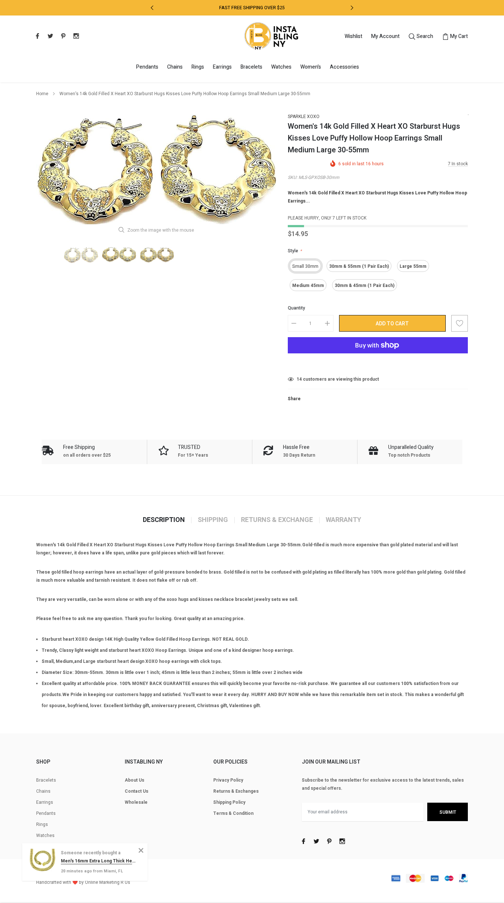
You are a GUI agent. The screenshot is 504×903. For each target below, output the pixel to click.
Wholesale (136, 802)
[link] (36, 35)
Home (42, 93)
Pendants (147, 67)
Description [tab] (164, 520)
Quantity (296, 308)
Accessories (344, 67)
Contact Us (136, 791)
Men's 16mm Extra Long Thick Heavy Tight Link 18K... (99, 861)
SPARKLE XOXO (304, 116)
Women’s (310, 67)
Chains (175, 67)
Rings (197, 67)
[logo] (271, 36)
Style (295, 251)
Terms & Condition (233, 813)
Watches (281, 67)
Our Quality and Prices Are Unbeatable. (252, 7)
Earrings (222, 67)
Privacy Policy (228, 780)
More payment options (378, 363)
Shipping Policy (229, 802)
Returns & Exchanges (236, 791)
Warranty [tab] (343, 520)
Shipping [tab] (213, 520)
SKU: (292, 177)
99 (299, 379)
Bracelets (251, 67)
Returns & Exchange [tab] (277, 520)
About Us (134, 780)
